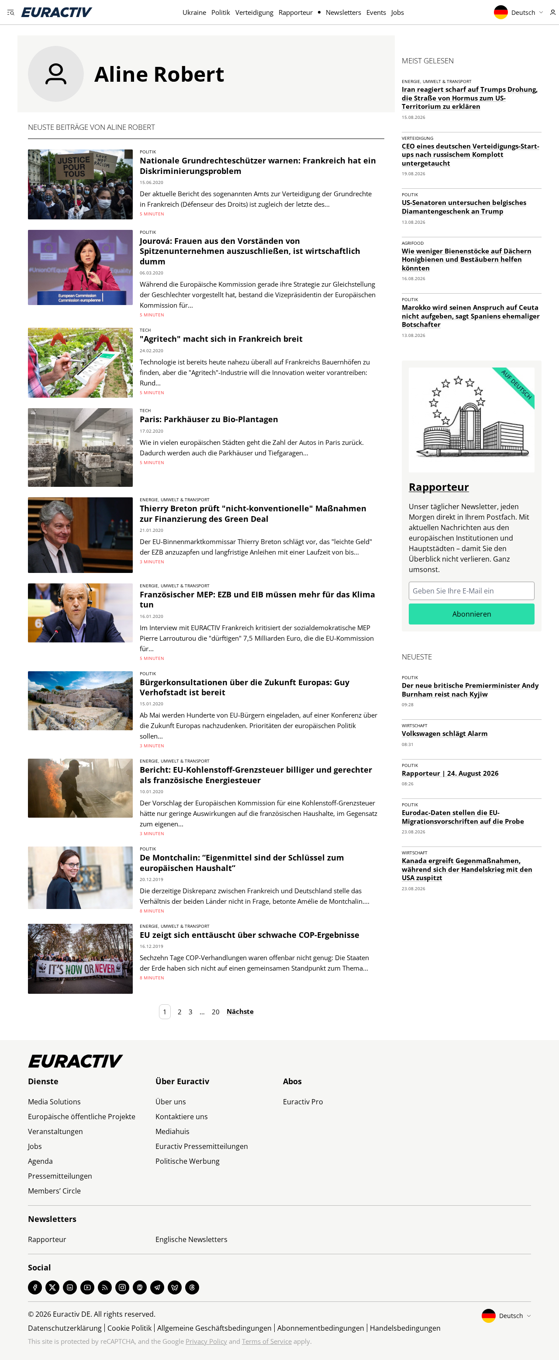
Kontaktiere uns (181, 1116)
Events (376, 12)
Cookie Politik (129, 1328)
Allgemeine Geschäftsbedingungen (214, 1328)
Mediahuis (172, 1131)
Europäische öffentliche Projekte (81, 1116)
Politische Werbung (187, 1161)
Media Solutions (54, 1102)
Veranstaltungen (55, 1131)
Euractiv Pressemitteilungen (201, 1146)
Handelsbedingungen (405, 1328)
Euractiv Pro (303, 1102)
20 (216, 1011)
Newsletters (343, 12)
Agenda (40, 1161)
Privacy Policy (206, 1341)
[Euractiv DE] (57, 12)
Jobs (397, 12)
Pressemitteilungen (60, 1176)
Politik (220, 12)
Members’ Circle (54, 1191)
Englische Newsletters (191, 1239)
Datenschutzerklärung (65, 1328)
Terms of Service (267, 1341)
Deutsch (523, 12)
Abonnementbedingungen (320, 1328)
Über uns (170, 1102)
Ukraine (194, 12)
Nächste (240, 1011)
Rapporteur (296, 12)
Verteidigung (254, 12)
